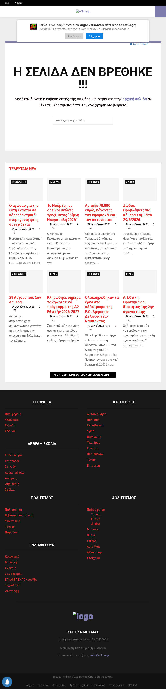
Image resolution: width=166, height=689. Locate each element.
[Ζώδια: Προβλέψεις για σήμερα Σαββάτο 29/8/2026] (140, 189)
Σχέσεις (130, 182)
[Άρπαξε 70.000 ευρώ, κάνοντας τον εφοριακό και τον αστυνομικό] (102, 189)
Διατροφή (12, 591)
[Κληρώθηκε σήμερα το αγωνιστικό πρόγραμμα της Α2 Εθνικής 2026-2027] (64, 281)
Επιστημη (93, 465)
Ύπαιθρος (93, 442)
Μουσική (11, 562)
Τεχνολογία (13, 585)
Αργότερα (74, 36)
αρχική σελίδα (134, 99)
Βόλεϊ (91, 535)
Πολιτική (93, 419)
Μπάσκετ (93, 529)
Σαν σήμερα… (14, 573)
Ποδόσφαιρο (96, 509)
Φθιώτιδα (12, 419)
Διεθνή (96, 523)
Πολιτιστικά (13, 509)
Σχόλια (10, 489)
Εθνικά (53, 274)
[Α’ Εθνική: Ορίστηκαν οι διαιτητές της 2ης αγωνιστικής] (140, 281)
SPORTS (132, 685)
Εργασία (92, 448)
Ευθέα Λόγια (13, 455)
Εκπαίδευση (95, 425)
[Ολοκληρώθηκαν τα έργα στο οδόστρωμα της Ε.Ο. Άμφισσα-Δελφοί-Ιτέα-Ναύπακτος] (102, 281)
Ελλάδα (10, 425)
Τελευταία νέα (22, 169)
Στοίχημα (93, 558)
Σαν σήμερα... (18, 274)
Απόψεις (11, 478)
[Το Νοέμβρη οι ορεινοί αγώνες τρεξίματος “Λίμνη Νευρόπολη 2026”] (64, 189)
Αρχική (30, 685)
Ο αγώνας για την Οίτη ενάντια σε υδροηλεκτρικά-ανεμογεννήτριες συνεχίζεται (23, 215)
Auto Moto (94, 546)
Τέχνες (10, 526)
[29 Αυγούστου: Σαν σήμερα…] (26, 281)
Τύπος (91, 459)
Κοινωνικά (12, 556)
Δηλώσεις (12, 484)
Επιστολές (12, 461)
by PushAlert (140, 44)
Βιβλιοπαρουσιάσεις (19, 515)
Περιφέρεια (93, 182)
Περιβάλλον (95, 454)
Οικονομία (94, 437)
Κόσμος (10, 431)
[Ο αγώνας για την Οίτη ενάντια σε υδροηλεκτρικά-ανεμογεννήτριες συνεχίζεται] (26, 189)
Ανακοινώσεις (19, 182)
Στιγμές (10, 466)
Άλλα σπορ (55, 182)
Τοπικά (96, 514)
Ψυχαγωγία (12, 521)
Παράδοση (12, 532)
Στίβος (91, 541)
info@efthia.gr (99, 655)
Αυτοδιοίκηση (96, 414)
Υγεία (91, 431)
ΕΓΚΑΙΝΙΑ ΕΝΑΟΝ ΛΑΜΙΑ (21, 579)
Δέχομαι (94, 36)
